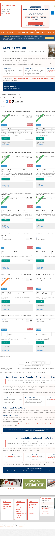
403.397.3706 (7, 13)
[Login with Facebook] (7, 102)
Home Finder (32, 510)
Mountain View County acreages (20, 78)
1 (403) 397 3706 (5, 144)
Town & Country (35, 32)
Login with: (2, 101)
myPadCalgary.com (45, 511)
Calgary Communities (21, 32)
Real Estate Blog (7, 506)
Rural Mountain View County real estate (38, 78)
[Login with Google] (10, 102)
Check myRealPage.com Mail (6, 526)
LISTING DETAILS (6, 138)
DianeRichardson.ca (21, 513)
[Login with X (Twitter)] (13, 102)
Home (2, 32)
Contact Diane (46, 32)
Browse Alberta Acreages (34, 23)
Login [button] (22, 101)
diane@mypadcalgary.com (13, 88)
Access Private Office (19, 526)
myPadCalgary (19, 511)
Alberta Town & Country (46, 513)
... (39, 362)
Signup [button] (17, 101)
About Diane (6, 504)
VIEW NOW (11, 485)
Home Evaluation (33, 507)
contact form (11, 456)
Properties (10, 32)
